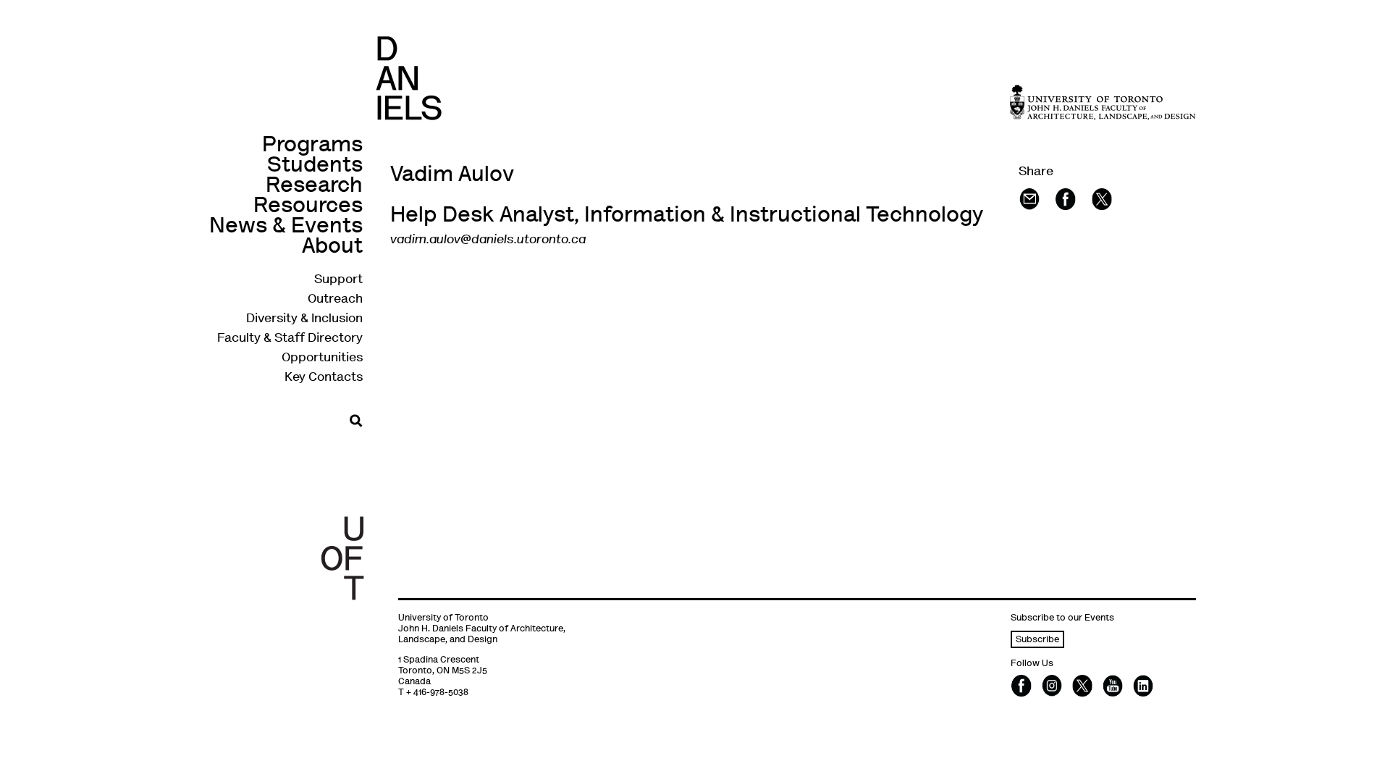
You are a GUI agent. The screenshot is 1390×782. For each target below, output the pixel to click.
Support (338, 280)
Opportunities (322, 358)
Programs (312, 146)
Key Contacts (324, 377)
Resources (308, 207)
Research (314, 186)
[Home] (409, 78)
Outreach (335, 299)
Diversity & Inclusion (304, 319)
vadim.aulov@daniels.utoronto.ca (488, 240)
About (332, 247)
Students (315, 166)
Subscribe (1037, 640)
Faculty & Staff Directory (290, 338)
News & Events (286, 227)
